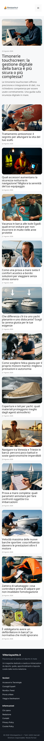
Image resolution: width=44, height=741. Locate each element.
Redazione (6, 714)
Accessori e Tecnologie (12, 682)
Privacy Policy (8, 722)
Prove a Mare (7, 694)
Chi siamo (6, 710)
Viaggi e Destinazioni (10, 698)
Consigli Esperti (8, 686)
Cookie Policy (8, 726)
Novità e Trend (8, 690)
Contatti (5, 718)
